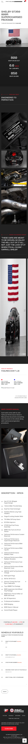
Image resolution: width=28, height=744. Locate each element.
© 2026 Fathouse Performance (17, 738)
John (6, 642)
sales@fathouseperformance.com (14, 734)
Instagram (17, 715)
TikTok (23, 715)
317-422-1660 (14, 736)
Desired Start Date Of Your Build (16, 669)
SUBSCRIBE (9, 729)
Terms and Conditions (13, 718)
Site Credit (7, 738)
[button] (24, 740)
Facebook (11, 715)
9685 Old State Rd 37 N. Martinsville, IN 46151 (14, 737)
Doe (6, 647)
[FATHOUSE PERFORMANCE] (7, 714)
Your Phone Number (13, 662)
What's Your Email (13, 655)
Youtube (5, 715)
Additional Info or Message (14, 677)
